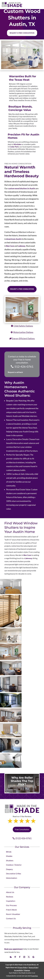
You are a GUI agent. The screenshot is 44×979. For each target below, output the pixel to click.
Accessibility (18, 970)
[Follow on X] (29, 957)
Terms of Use (33, 967)
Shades (9, 856)
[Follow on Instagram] (24, 957)
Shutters (9, 860)
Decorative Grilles (13, 874)
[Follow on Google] (33, 957)
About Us (10, 892)
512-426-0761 (23, 366)
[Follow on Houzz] (11, 957)
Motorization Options (23, 332)
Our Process (11, 905)
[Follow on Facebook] (20, 957)
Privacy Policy (22, 967)
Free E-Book (11, 910)
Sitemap (27, 970)
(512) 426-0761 (23, 838)
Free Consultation (22, 829)
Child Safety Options (23, 326)
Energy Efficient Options (23, 338)
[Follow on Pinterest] (15, 957)
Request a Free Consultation (22, 289)
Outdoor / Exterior (14, 865)
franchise (34, 976)
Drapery (9, 869)
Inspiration (10, 901)
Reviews (9, 897)
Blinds (8, 852)
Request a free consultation (22, 33)
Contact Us (11, 918)
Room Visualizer (13, 914)
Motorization (11, 878)
